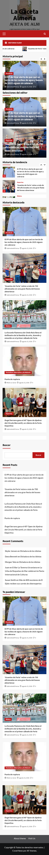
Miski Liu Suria (11, 383)
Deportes (9, 140)
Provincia (9, 73)
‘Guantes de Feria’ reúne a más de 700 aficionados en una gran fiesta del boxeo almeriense (24, 147)
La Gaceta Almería (24, 15)
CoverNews (17, 850)
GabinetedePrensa (13, 87)
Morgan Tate (10, 562)
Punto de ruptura (12, 379)
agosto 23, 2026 (27, 87)
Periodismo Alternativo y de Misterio (18, 372)
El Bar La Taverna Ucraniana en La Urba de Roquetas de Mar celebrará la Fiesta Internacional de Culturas (24, 571)
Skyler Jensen (11, 551)
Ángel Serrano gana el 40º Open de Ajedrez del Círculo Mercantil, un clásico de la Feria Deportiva (23, 423)
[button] (5, 33)
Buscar (6, 445)
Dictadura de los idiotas (30, 551)
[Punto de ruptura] (24, 361)
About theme (20, 838)
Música (19, 181)
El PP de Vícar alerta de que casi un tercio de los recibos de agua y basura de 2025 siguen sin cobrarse (24, 80)
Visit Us (31, 838)
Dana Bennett (11, 556)
